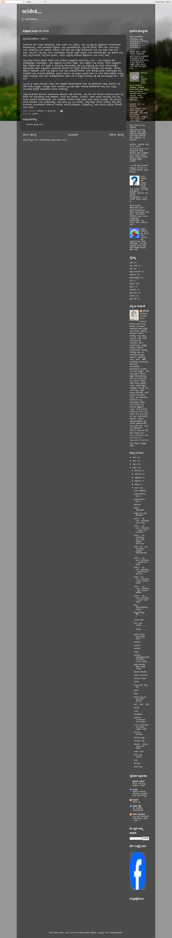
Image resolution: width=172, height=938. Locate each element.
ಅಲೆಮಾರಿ (137, 648)
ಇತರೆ (131, 263)
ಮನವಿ (136, 760)
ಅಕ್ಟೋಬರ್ (138, 477)
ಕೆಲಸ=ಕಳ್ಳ (137, 763)
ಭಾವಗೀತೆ (133, 290)
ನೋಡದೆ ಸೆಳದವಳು (140, 672)
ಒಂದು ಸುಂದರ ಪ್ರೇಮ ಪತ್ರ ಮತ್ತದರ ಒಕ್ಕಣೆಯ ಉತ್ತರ (141, 727)
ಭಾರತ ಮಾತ (138, 767)
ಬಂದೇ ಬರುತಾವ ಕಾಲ (143, 178)
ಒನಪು (136, 711)
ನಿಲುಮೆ (134, 789)
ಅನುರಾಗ (135, 800)
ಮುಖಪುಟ (73, 135)
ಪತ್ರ (131, 281)
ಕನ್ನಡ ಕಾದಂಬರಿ (135, 272)
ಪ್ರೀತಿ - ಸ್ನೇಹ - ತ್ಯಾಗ (141, 704)
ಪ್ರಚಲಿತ (35, 114)
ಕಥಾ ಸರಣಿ (133, 266)
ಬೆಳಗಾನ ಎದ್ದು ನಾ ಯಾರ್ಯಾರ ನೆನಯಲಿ (140, 699)
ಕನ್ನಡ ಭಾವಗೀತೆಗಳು (136, 37)
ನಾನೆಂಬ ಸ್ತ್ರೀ (136, 802)
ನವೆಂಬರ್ (138, 474)
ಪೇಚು (136, 694)
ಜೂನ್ (137, 488)
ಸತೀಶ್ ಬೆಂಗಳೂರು (138, 814)
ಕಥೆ (131, 269)
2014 (134, 457)
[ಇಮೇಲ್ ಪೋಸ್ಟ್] (62, 111)
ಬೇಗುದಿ (136, 682)
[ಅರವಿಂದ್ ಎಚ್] (138, 889)
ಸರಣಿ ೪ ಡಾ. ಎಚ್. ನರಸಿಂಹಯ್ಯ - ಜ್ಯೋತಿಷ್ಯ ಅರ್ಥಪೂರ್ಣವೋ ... (141, 551)
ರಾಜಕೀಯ (137, 642)
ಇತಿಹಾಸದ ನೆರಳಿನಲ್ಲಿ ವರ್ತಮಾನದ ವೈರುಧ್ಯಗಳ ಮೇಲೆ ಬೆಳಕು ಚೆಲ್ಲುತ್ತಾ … (140, 794)
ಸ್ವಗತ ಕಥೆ (133, 299)
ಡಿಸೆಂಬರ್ (138, 471)
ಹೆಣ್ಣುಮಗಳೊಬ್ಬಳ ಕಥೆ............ (141, 614)
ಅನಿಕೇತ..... (32, 11)
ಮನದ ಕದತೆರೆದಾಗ (140, 491)
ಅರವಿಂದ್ (146, 311)
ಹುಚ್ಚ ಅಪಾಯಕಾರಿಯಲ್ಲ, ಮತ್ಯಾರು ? (141, 607)
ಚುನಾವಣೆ (137, 645)
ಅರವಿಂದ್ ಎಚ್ (134, 851)
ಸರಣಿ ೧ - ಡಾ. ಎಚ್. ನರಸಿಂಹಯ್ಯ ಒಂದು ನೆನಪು (141, 521)
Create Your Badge (136, 891)
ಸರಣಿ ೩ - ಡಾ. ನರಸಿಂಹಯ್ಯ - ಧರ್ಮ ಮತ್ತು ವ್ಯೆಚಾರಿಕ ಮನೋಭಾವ (140, 539)
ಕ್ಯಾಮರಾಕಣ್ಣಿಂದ (135, 278)
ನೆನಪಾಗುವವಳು (139, 620)
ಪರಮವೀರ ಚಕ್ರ (139, 741)
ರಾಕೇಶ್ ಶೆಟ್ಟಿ (136, 806)
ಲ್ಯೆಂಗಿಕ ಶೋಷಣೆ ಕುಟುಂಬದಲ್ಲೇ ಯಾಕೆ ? (139, 636)
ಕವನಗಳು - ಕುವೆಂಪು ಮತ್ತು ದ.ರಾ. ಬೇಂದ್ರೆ (141, 746)
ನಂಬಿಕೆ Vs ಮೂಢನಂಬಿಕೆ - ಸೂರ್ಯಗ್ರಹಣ (140, 720)
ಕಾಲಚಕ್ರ (136, 708)
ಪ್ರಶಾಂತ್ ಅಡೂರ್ (138, 781)
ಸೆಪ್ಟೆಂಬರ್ (138, 481)
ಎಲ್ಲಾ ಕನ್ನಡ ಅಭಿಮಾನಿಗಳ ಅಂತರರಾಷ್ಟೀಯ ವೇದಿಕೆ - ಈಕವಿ (140, 818)
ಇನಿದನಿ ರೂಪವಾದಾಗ (141, 675)
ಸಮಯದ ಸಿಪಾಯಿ (140, 678)
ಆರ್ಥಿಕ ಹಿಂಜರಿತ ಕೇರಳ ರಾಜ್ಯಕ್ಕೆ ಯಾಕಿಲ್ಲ (139, 666)
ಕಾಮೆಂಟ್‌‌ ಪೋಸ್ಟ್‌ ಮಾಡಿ (34, 124)
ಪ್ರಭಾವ (136, 690)
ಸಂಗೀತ (132, 296)
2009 (134, 468)
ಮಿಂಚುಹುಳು (138, 714)
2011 (134, 461)
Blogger (101, 933)
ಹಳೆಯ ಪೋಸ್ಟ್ (117, 135)
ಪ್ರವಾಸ (132, 287)
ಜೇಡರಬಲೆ (137, 505)
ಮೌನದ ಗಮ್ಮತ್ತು (139, 738)
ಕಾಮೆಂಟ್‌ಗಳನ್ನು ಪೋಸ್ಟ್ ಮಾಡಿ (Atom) (53, 140)
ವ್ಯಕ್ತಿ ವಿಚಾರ (133, 293)
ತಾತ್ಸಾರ (136, 652)
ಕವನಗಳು (133, 275)
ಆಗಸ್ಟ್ (137, 484)
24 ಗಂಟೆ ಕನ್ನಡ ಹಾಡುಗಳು (139, 165)
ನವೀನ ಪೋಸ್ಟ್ (29, 135)
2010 (134, 464)
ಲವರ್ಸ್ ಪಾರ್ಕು (139, 752)
